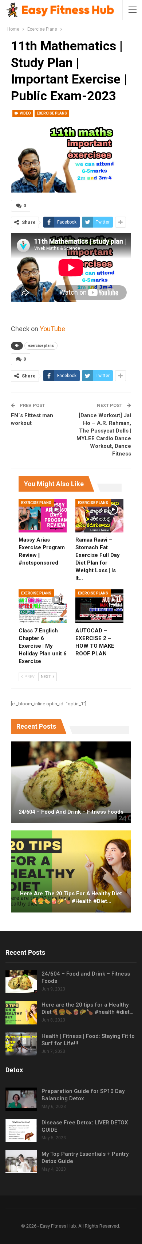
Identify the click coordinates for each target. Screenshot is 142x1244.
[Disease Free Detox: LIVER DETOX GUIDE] (21, 1130)
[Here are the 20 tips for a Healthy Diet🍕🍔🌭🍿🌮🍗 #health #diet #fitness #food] (71, 871)
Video (25, 113)
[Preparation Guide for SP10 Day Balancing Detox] (21, 1099)
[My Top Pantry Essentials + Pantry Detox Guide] (21, 1162)
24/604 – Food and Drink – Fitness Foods (71, 812)
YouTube (52, 329)
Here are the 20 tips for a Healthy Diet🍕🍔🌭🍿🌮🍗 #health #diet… (71, 897)
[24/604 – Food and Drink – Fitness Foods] (71, 782)
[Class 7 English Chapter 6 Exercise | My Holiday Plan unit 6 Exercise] (43, 606)
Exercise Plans (52, 113)
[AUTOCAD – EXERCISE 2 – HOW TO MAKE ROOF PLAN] (99, 606)
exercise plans (41, 346)
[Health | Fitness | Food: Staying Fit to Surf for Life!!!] (21, 1044)
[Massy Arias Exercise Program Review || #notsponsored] (43, 515)
